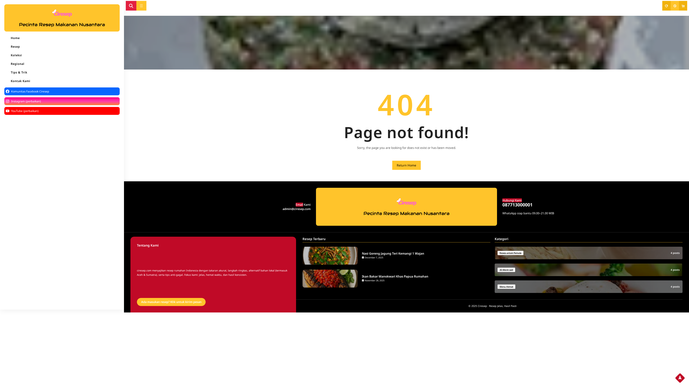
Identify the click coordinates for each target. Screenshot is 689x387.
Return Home (406, 165)
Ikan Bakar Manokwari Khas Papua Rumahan (395, 276)
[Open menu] (141, 5)
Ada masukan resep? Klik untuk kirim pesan (171, 302)
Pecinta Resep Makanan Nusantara (62, 24)
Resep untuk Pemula (510, 252)
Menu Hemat (506, 286)
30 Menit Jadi (506, 269)
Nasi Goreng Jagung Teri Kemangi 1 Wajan (393, 253)
